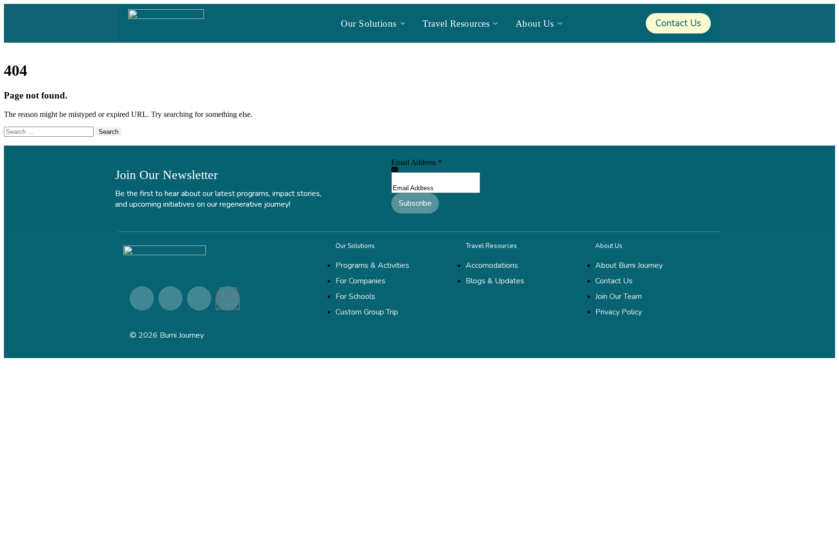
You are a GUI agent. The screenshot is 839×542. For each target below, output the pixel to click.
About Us (535, 23)
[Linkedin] (142, 298)
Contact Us (678, 23)
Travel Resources (455, 23)
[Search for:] (50, 131)
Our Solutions (369, 23)
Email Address (416, 162)
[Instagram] (170, 298)
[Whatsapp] (199, 298)
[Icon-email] (228, 298)
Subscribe (415, 203)
